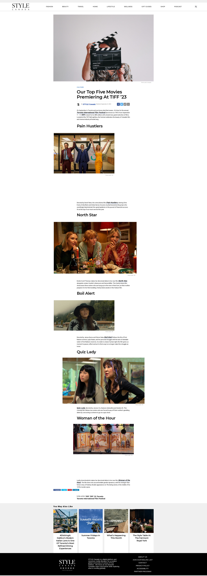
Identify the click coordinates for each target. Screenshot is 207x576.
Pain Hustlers (112, 203)
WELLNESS (128, 7)
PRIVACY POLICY (142, 566)
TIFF (83, 115)
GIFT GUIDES (146, 7)
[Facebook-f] (66, 568)
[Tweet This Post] (121, 104)
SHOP (163, 7)
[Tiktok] (73, 568)
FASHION (49, 7)
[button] (196, 6)
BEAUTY (65, 7)
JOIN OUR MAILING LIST (143, 560)
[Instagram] (61, 568)
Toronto (100, 496)
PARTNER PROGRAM (142, 571)
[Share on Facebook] (118, 104)
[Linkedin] (71, 568)
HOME (95, 7)
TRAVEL (81, 7)
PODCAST (178, 7)
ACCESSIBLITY (142, 569)
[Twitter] (68, 568)
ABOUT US (142, 557)
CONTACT (143, 563)
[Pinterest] (63, 568)
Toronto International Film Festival (91, 499)
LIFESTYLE (111, 7)
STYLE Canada (89, 104)
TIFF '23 (93, 496)
